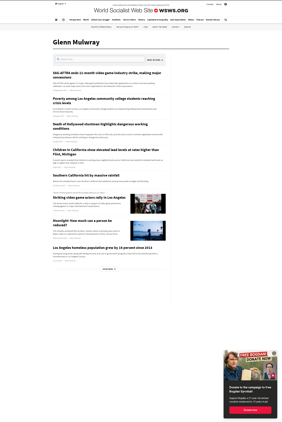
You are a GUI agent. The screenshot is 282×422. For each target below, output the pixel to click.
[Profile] (225, 4)
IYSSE (145, 27)
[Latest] (63, 21)
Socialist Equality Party (127, 27)
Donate (187, 27)
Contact (210, 4)
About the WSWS (160, 27)
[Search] (225, 21)
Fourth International (101, 27)
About (219, 4)
